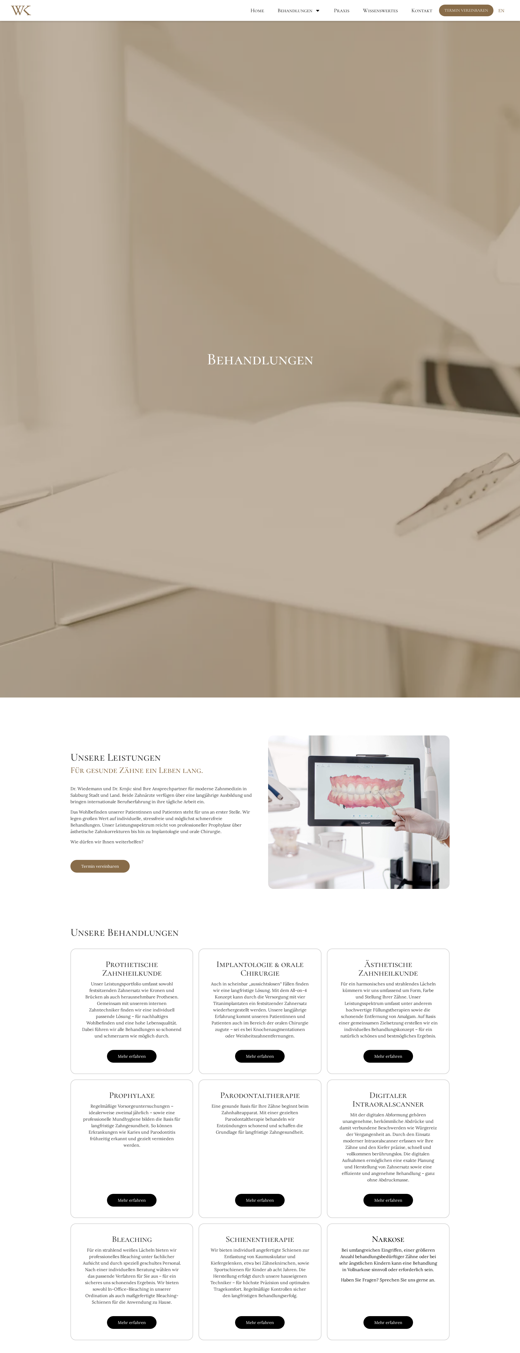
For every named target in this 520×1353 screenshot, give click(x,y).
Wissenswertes (380, 10)
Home (257, 10)
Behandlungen (295, 10)
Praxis (341, 10)
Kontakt (421, 10)
